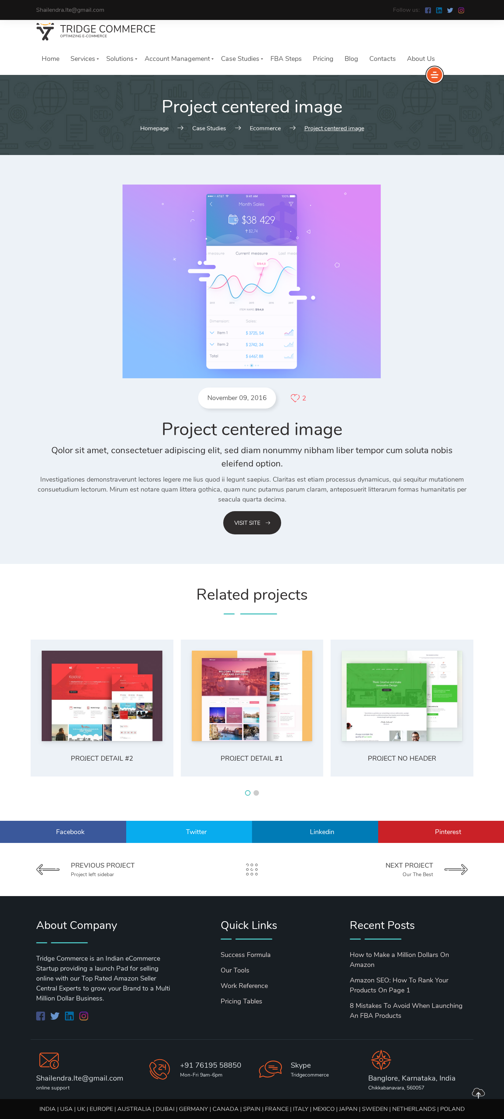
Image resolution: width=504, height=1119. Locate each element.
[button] (248, 793)
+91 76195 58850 (210, 1065)
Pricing (323, 58)
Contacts (382, 58)
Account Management (177, 58)
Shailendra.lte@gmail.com (79, 1078)
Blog (351, 58)
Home (50, 58)
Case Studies (240, 58)
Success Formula (246, 954)
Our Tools (235, 970)
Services (82, 58)
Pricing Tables (241, 1001)
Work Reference (244, 985)
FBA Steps (286, 58)
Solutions (120, 58)
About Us (421, 58)
